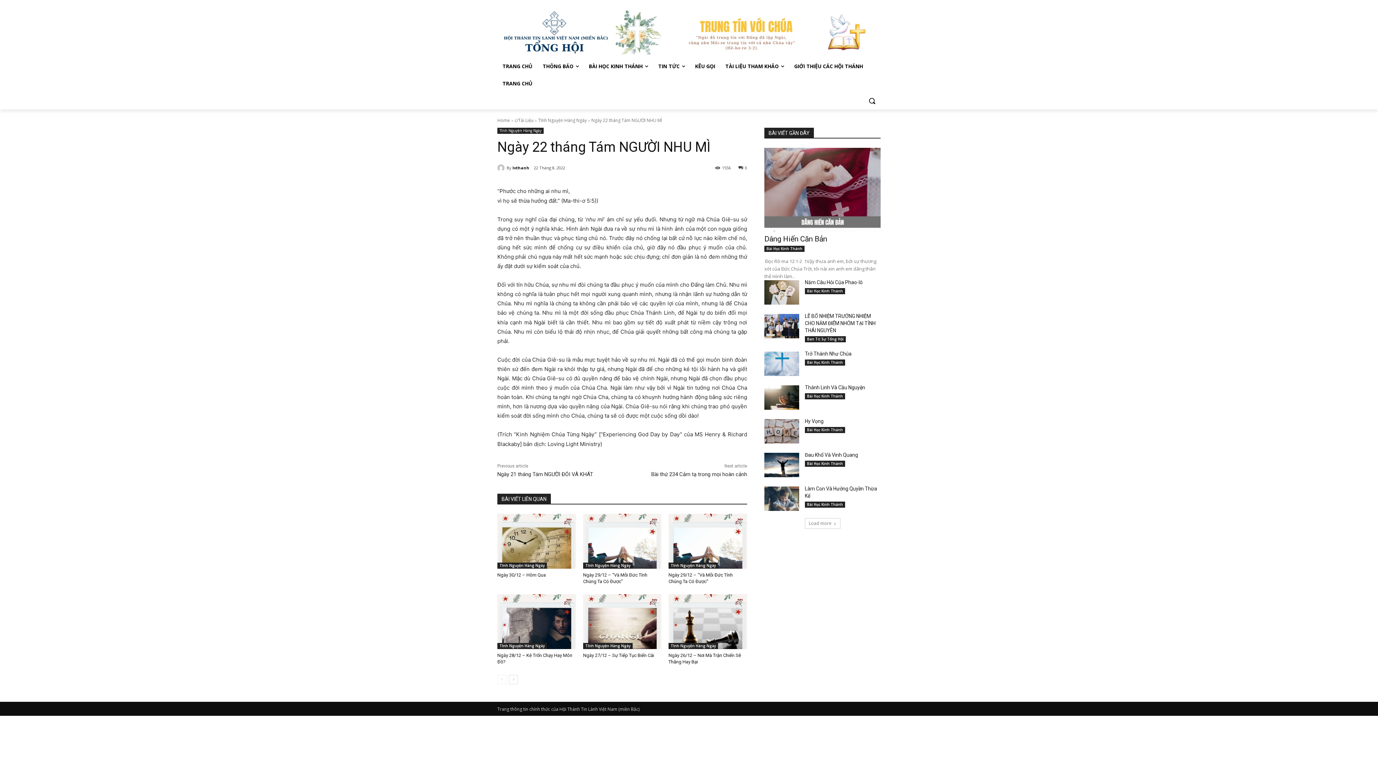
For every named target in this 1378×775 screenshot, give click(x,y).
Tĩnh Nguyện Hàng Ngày (562, 120)
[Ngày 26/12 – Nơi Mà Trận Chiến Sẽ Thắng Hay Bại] (708, 621)
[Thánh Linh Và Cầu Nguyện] (781, 397)
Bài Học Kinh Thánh (784, 248)
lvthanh (520, 167)
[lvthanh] (502, 168)
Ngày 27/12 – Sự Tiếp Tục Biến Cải (618, 655)
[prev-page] (501, 679)
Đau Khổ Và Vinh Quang (832, 455)
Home (503, 120)
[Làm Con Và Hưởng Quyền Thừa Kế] (781, 499)
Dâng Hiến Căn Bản (795, 239)
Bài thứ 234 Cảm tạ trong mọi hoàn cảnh (699, 474)
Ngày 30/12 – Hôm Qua (521, 575)
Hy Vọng (815, 421)
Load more (820, 523)
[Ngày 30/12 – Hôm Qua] (536, 541)
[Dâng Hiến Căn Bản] (822, 189)
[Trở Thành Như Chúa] (781, 364)
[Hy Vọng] (781, 431)
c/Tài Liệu (524, 120)
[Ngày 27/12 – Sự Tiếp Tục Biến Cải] (622, 621)
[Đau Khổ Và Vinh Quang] (781, 465)
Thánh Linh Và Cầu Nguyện (835, 387)
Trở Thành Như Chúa (828, 354)
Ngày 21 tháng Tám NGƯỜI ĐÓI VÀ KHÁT (545, 474)
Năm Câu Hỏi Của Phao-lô (834, 282)
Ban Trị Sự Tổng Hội (825, 339)
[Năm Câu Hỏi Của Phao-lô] (781, 292)
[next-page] (513, 679)
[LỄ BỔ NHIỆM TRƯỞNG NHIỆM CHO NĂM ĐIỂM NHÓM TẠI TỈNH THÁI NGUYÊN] (781, 326)
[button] (872, 100)
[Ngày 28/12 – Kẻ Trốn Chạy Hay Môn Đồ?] (536, 621)
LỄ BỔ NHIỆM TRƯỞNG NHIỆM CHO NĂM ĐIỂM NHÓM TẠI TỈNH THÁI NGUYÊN (840, 323)
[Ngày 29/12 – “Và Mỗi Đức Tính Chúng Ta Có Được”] (622, 541)
